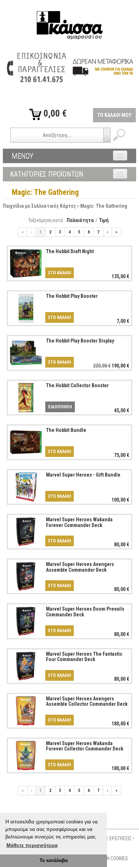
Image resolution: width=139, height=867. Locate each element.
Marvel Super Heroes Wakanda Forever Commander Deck (79, 522)
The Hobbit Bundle (66, 430)
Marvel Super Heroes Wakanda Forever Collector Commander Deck (84, 746)
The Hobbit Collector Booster (77, 385)
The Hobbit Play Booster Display (80, 341)
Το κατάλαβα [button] (54, 860)
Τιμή (104, 220)
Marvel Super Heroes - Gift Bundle (83, 475)
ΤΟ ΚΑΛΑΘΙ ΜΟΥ (114, 115)
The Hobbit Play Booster (72, 296)
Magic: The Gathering (103, 206)
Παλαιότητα (80, 220)
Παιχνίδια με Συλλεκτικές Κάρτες (39, 206)
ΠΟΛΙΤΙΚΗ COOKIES (109, 858)
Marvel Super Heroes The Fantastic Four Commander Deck (84, 656)
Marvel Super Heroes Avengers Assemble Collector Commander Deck (87, 701)
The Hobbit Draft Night (70, 251)
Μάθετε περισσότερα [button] (32, 845)
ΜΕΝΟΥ (23, 156)
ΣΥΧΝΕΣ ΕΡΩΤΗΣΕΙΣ (112, 838)
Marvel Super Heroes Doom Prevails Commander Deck (85, 611)
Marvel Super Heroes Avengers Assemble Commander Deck (80, 566)
